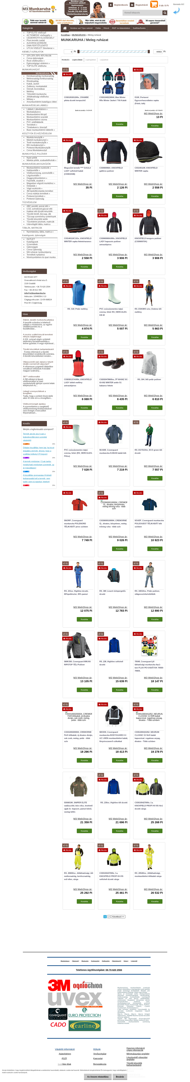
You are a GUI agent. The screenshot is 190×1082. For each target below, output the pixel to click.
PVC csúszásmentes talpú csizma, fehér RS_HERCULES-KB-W (113, 312)
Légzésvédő (134, 961)
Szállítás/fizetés (139, 28)
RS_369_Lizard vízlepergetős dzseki (112, 592)
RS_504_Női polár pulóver (149, 379)
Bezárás (120, 1077)
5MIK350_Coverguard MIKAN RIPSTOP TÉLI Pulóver (77, 663)
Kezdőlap (65, 35)
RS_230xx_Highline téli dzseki (113, 802)
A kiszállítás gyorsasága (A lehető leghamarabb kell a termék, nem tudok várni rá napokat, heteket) (37, 478)
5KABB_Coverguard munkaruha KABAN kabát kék (112, 451)
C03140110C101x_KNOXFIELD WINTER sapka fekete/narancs (78, 240)
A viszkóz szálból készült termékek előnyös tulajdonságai (38, 335)
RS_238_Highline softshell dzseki (111, 663)
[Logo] (39, 11)
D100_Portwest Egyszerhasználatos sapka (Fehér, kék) (147, 100)
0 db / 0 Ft (164, 6)
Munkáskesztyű (116, 961)
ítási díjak (64, 1064)
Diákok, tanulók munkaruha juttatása (38, 320)
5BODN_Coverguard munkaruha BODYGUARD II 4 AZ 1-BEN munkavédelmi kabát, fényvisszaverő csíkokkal (113, 736)
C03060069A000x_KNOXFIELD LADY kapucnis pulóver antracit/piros (113, 241)
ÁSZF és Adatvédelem (121, 28)
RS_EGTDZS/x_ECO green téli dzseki (148, 451)
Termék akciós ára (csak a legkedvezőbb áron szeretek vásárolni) (35, 437)
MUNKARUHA (79, 35)
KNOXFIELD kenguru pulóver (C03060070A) (148, 240)
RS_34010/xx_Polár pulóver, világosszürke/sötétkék (147, 592)
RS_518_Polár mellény (77, 309)
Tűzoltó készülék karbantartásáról (134, 1064)
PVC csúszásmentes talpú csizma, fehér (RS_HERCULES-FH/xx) (78, 453)
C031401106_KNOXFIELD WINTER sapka (146, 169)
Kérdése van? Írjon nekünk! (81, 28)
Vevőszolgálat (99, 1054)
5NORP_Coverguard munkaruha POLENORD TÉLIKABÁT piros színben (76, 523)
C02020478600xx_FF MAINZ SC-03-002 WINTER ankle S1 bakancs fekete (113, 382)
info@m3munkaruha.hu (34, 293)
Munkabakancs (65, 961)
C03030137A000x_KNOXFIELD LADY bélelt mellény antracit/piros (78, 382)
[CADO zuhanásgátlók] (58, 1021)
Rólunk (106, 28)
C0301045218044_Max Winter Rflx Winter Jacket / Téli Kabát (112, 98)
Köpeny (126, 961)
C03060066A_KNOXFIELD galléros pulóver (111, 169)
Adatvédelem (65, 1054)
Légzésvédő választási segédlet (137, 1058)
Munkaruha (85, 961)
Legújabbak (104, 60)
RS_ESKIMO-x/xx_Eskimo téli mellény (148, 310)
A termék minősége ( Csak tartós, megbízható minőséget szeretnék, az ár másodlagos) (38, 464)
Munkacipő (75, 961)
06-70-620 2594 (114, 970)
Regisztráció (141, 5)
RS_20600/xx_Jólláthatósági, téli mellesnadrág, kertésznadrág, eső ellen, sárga (78, 876)
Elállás (98, 28)
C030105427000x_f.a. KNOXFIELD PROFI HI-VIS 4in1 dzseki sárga (149, 805)
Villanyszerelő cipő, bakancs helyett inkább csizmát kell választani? (38, 363)
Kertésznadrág (95, 961)
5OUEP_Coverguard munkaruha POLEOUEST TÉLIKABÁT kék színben (149, 523)
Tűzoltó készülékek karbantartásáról (38, 349)
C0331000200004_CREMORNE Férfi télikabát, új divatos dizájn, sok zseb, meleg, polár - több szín (78, 736)
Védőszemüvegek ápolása (34, 404)
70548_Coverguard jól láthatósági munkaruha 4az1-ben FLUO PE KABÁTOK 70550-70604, (149, 666)
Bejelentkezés (121, 5)
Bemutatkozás (99, 1064)
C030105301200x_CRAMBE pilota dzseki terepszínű (76, 98)
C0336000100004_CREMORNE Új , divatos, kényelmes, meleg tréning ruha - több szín (113, 523)
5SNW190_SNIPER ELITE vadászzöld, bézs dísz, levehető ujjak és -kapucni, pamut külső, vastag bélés (78, 807)
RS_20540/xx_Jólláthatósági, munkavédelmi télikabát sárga (148, 874)
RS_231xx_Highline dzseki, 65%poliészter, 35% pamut (76, 592)
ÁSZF (64, 1058)
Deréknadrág (106, 961)
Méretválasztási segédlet (138, 1054)
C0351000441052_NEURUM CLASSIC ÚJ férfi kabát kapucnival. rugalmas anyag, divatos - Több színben (147, 736)
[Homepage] (66, 28)
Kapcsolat (97, 1058)
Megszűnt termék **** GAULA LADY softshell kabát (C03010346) (77, 171)
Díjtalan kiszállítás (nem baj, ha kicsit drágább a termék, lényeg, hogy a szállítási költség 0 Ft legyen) (38, 450)
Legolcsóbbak (77, 60)
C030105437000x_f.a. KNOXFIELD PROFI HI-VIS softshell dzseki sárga (111, 876)
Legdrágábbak (90, 60)
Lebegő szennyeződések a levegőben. (34, 392)
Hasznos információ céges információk (136, 1049)
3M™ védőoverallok (31, 376)
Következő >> (118, 917)
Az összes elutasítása (97, 1077)
